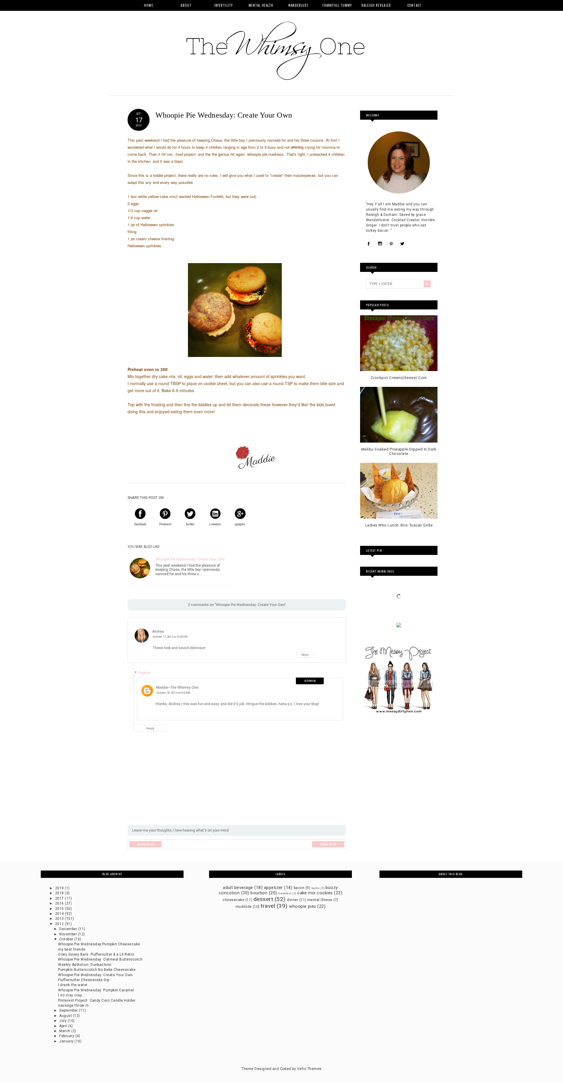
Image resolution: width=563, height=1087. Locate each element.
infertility (223, 5)
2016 (60, 903)
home (148, 5)
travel (268, 906)
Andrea (158, 631)
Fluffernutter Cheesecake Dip (83, 980)
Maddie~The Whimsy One (177, 687)
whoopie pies (302, 906)
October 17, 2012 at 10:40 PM (170, 636)
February (67, 1036)
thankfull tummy (337, 5)
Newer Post (146, 844)
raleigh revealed (376, 5)
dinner (292, 900)
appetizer (273, 887)
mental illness (320, 900)
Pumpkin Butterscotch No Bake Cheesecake (96, 970)
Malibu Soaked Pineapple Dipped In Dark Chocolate (398, 451)
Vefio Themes (309, 1069)
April (63, 1026)
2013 (60, 919)
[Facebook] (368, 244)
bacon (299, 888)
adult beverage (238, 887)
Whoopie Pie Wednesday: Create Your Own (190, 559)
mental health (261, 5)
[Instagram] (380, 244)
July (63, 1021)
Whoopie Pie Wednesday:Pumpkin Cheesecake (99, 944)
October (66, 939)
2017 (60, 898)
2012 (60, 924)
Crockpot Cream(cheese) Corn (399, 377)
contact (414, 5)
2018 (60, 893)
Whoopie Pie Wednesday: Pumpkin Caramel (96, 990)
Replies (145, 673)
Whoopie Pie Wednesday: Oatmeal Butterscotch (100, 959)
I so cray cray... (71, 995)
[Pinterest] (391, 244)
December (68, 929)
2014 (60, 914)
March (65, 1031)
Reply (305, 654)
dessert (263, 899)
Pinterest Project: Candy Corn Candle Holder (96, 1000)
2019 (60, 888)
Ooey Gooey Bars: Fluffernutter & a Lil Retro (96, 954)
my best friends (71, 949)
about (186, 5)
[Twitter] (402, 244)
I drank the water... (74, 985)
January (66, 1041)
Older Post (328, 844)
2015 (60, 909)
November (68, 934)
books (315, 888)
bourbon (258, 892)
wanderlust (298, 5)
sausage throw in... (74, 1005)
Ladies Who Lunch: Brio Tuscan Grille (399, 525)
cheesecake (233, 900)
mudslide (243, 907)
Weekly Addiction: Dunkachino (84, 965)
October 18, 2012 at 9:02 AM (173, 692)
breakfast (284, 893)
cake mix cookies (315, 892)
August (66, 1016)
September (69, 1010)
